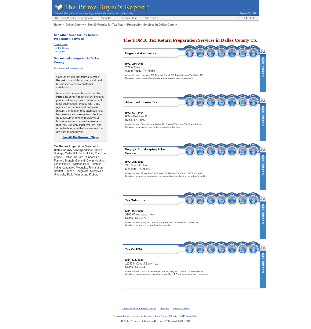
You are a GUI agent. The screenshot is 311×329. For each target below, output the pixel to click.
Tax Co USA (133, 249)
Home (58, 24)
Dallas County (75, 24)
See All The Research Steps (80, 137)
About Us (106, 18)
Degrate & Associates (140, 53)
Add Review (151, 18)
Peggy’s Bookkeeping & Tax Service (145, 151)
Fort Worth (59, 51)
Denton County (61, 48)
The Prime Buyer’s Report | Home (74, 18)
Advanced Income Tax (141, 102)
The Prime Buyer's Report (102, 8)
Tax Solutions (135, 200)
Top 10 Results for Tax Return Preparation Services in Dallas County (132, 24)
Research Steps (128, 18)
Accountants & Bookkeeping (68, 68)
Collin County (60, 44)
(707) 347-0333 (246, 18)
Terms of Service (169, 316)
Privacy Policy (190, 316)
